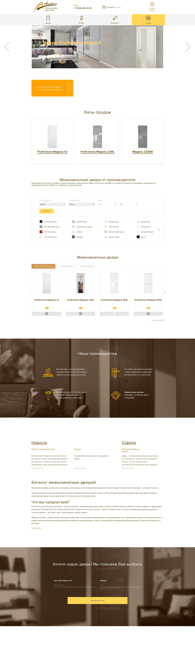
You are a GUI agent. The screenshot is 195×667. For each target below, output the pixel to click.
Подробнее (58, 54)
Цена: (100, 200)
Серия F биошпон (87, 266)
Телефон (103, 581)
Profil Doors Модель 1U (52, 151)
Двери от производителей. (43, 449)
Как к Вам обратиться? (63, 581)
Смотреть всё (158, 320)
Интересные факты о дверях (131, 450)
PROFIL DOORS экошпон (43, 266)
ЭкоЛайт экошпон (66, 266)
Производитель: (75, 200)
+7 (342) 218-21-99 (82, 8)
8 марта (77, 449)
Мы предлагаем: (45, 200)
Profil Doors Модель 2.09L (97, 151)
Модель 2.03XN (142, 151)
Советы (129, 442)
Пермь (76, 5)
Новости (39, 442)
